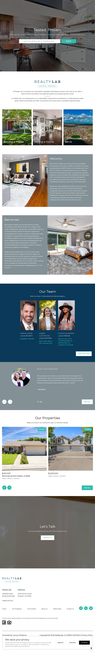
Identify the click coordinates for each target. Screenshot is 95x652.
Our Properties (17, 612)
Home (4, 612)
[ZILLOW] (91, 611)
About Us (44, 612)
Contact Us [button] (47, 541)
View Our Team (83, 354)
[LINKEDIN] (86, 611)
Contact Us (70, 612)
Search (68, 41)
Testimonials (57, 612)
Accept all (84, 642)
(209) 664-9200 (7, 597)
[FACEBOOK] (81, 611)
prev (4, 405)
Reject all (60, 642)
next (10, 405)
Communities (31, 612)
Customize (72, 642)
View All (87, 405)
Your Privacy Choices (47, 651)
